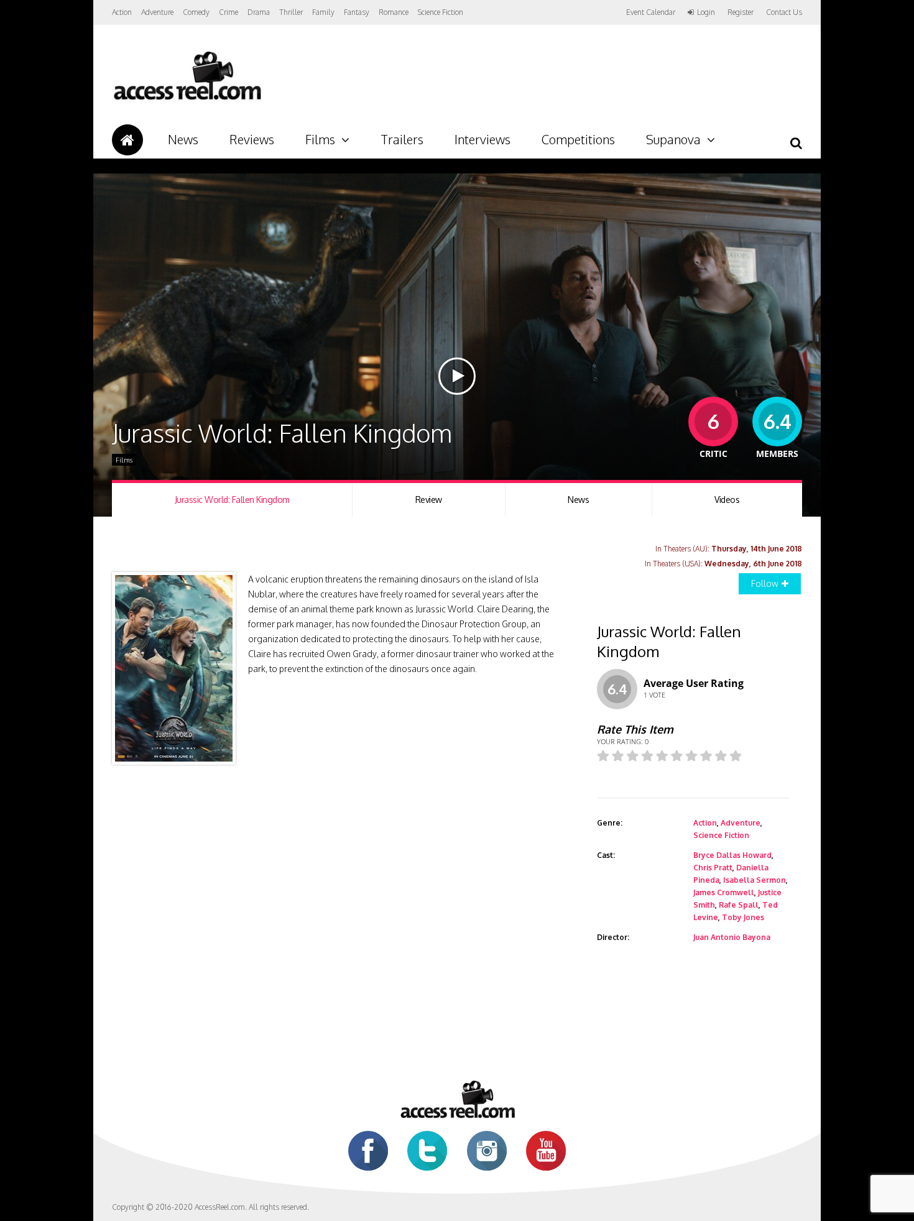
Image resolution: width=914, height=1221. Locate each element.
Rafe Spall (739, 905)
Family (323, 12)
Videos (726, 499)
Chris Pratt (712, 867)
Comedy (196, 12)
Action (122, 12)
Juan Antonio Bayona (731, 937)
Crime (228, 12)
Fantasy (356, 12)
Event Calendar (650, 12)
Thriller (291, 12)
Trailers (402, 139)
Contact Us (784, 12)
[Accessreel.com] (187, 99)
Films (320, 139)
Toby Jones (743, 917)
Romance (394, 12)
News (183, 139)
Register (740, 12)
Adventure (157, 12)
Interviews (482, 139)
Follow (764, 583)
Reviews (251, 139)
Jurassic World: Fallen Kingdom (232, 499)
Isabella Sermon (754, 880)
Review (428, 499)
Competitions (578, 139)
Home (127, 139)
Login (706, 12)
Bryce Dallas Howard (732, 855)
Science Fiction (440, 12)
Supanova (673, 139)
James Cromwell (723, 892)
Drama (258, 12)
